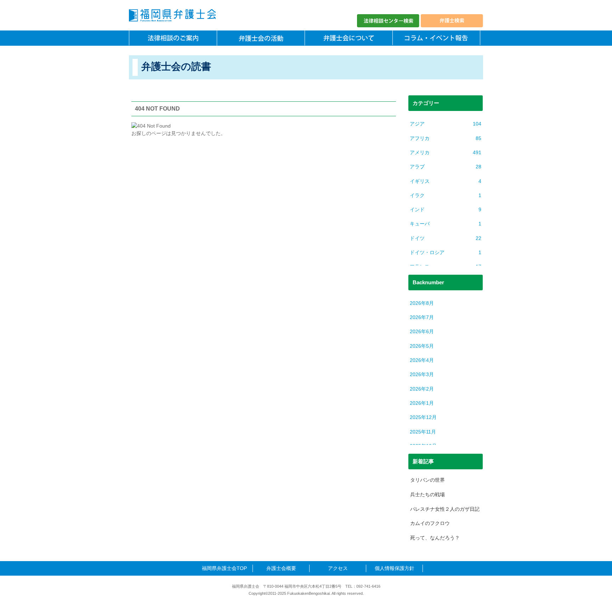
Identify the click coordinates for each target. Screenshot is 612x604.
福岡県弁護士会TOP (224, 568)
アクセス (338, 568)
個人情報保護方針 (394, 568)
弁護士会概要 (281, 568)
